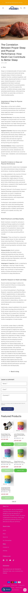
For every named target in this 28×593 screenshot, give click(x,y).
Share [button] (4, 67)
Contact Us (6, 547)
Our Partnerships (7, 540)
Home (4, 530)
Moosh (8, 585)
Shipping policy (19, 587)
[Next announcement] (25, 2)
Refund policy (14, 585)
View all (14, 501)
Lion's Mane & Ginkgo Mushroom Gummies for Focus (19, 435)
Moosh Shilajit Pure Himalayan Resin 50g (6, 434)
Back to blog (15, 371)
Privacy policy (21, 585)
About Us (5, 537)
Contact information (14, 589)
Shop (4, 533)
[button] (3, 8)
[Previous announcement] (2, 2)
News (4, 543)
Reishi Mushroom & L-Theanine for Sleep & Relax (7, 462)
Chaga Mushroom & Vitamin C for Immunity (19, 462)
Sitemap (5, 550)
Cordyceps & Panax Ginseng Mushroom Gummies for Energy (6, 489)
